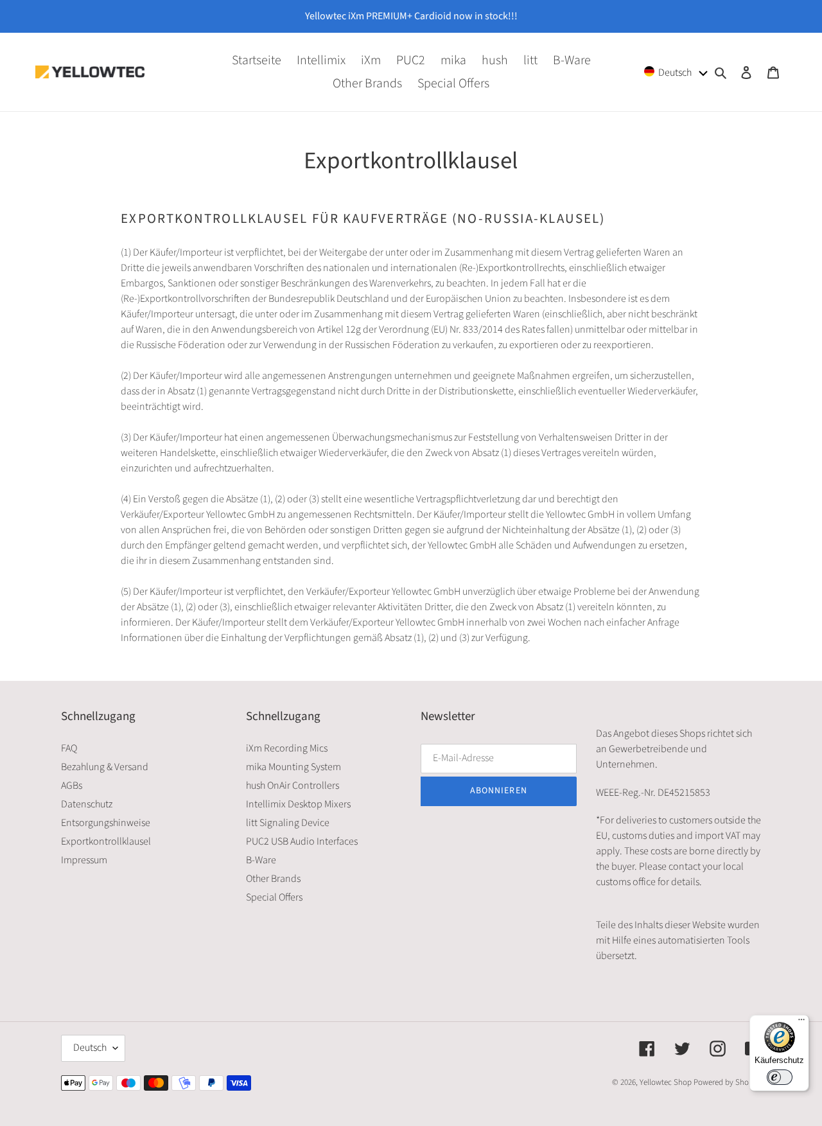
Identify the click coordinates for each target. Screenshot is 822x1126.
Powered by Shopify (727, 1082)
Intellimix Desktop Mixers (298, 804)
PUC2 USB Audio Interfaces (302, 841)
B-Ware (261, 860)
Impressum (84, 860)
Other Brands (273, 879)
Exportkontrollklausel (106, 841)
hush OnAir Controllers (292, 786)
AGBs (71, 786)
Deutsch (90, 1048)
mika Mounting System (293, 767)
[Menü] (801, 1022)
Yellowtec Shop (666, 1082)
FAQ (69, 748)
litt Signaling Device (287, 823)
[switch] (779, 1077)
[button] (676, 72)
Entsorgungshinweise (105, 823)
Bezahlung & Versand (104, 767)
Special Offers (274, 897)
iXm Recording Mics (287, 748)
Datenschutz (86, 804)
